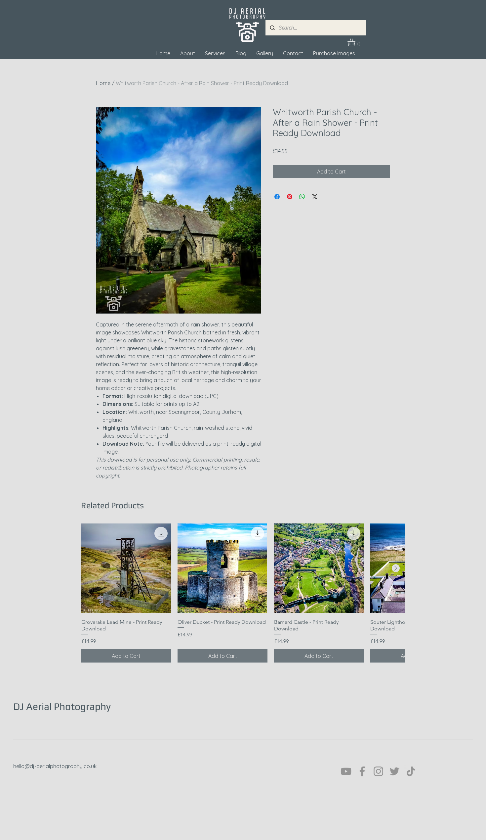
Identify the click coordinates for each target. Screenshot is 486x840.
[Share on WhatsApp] (302, 197)
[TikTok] (410, 771)
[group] (243, 593)
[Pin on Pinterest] (290, 197)
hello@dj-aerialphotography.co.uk (55, 766)
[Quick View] (126, 568)
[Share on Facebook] (277, 197)
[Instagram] (378, 771)
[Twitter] (394, 771)
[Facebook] (362, 771)
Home (103, 83)
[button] (355, 42)
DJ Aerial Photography (62, 706)
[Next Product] (396, 568)
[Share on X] (315, 197)
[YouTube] (346, 771)
